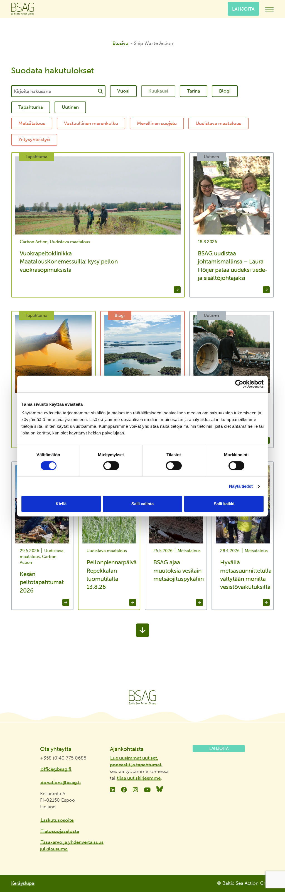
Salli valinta (142, 503)
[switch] (111, 465)
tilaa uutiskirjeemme (139, 778)
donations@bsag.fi (61, 782)
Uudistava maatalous (218, 123)
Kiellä (61, 503)
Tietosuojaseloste (60, 831)
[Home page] (142, 697)
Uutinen (70, 107)
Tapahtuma (30, 107)
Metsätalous (31, 123)
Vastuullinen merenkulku (91, 123)
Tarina (193, 91)
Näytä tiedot (241, 486)
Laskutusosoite (57, 820)
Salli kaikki (224, 503)
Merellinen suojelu (157, 123)
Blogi (224, 91)
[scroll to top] (269, 867)
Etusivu (120, 43)
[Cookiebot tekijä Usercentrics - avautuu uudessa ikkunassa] (239, 384)
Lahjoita (243, 9)
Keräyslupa (22, 883)
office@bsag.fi (56, 769)
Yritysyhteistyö (34, 139)
